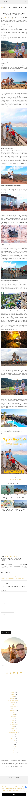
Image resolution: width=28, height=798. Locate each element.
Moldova (13, 728)
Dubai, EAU (13, 708)
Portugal (13, 738)
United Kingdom (13, 752)
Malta (13, 726)
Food (13, 712)
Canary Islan (17, 38)
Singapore (13, 742)
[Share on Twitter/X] (9, 556)
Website (3, 614)
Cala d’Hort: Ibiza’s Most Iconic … (20, 510)
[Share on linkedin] (13, 556)
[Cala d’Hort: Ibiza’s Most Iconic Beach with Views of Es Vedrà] (20, 504)
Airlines (13, 690)
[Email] (6, 1)
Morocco (13, 730)
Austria (13, 696)
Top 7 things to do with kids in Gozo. (7, 566)
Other (13, 736)
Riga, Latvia (13, 740)
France (13, 714)
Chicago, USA (13, 706)
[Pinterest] (4, 1)
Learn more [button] (19, 790)
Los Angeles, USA (13, 724)
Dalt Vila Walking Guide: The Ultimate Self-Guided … (20, 496)
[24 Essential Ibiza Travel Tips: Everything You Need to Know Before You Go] (7, 489)
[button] (26, 1)
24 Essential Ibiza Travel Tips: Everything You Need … (7, 496)
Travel (18, 10)
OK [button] (14, 794)
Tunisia (13, 750)
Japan (13, 722)
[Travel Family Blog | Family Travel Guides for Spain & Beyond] (14, 4)
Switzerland (13, 746)
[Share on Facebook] (7, 556)
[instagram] (10, 673)
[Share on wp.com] (16, 556)
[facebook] (14, 673)
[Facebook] (15, 480)
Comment (3, 590)
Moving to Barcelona (13, 732)
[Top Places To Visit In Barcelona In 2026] (7, 504)
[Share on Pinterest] (11, 556)
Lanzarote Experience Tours (12, 30)
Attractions (13, 694)
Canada (13, 702)
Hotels (13, 718)
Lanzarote (3, 17)
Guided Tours (13, 716)
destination (14, 18)
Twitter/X (14, 777)
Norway (13, 734)
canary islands (6, 558)
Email (2, 609)
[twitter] (7, 673)
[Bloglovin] (17, 480)
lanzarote (13, 558)
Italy (13, 720)
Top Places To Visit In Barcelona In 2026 (7, 510)
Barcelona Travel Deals (13, 700)
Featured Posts (13, 710)
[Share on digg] (15, 556)
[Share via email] (5, 556)
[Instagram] (1, 1)
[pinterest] (17, 673)
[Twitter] (8, 480)
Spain (12, 744)
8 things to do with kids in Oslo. (20, 566)
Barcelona (12, 698)
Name (3, 603)
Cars (13, 704)
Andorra (13, 692)
